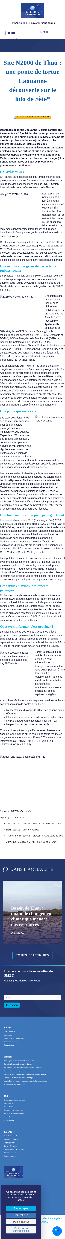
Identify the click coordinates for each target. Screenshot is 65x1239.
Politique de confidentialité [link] (21, 1229)
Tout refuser (21, 1215)
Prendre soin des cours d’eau (14, 1084)
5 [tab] (39, 946)
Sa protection (9, 1045)
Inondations (8, 1107)
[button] (42, 32)
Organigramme (9, 1143)
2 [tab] (25, 946)
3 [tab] (30, 946)
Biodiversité (8, 1103)
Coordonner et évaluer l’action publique (18, 1078)
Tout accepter (21, 1208)
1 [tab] (20, 946)
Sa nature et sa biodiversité (14, 1038)
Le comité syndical (11, 1139)
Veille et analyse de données (14, 1113)
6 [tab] (44, 946)
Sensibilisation (9, 1117)
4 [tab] (34, 946)
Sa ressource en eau (11, 1042)
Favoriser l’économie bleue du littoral (18, 1064)
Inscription (12, 1005)
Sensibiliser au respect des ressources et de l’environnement (25, 1081)
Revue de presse (10, 1156)
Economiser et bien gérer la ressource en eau (20, 1071)
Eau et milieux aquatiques (13, 1110)
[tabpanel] (32, 912)
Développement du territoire (14, 1100)
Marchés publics (10, 1153)
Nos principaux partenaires (14, 1149)
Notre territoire (9, 1032)
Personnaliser (21, 1221)
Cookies (43, 1222)
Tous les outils (9, 1120)
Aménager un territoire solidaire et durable (19, 1061)
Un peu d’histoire (10, 1146)
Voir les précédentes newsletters (22, 980)
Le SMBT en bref (10, 1136)
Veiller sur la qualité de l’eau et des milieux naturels (23, 1067)
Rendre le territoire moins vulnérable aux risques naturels (25, 1074)
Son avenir (8, 1035)
